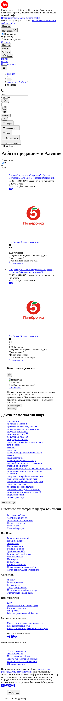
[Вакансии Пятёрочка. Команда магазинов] (34, 216)
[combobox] (14, 94)
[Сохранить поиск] (4, 108)
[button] (4, 59)
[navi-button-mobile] (4, 67)
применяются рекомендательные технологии (25, 670)
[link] (6, 52)
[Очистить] (5, 100)
